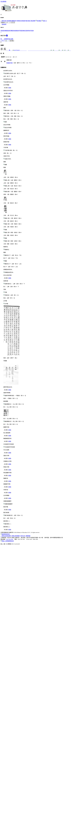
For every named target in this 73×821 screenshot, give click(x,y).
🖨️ (6, 40)
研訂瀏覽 (11, 39)
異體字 (7, 39)
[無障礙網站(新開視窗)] (7, 541)
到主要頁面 (3, 1)
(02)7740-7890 (9, 539)
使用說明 (23, 20)
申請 (9, 87)
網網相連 (28, 535)
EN (46, 20)
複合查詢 (25, 30)
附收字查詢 (31, 30)
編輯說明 (13, 20)
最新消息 (4, 20)
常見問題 (9, 20)
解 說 (3, 39)
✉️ (7, 40)
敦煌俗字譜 (9, 62)
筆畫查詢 (7, 30)
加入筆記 (12, 40)
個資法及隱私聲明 (6, 535)
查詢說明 (4, 24)
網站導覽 (33, 20)
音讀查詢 (16, 30)
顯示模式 (28, 20)
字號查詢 (21, 30)
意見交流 (22, 535)
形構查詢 (12, 30)
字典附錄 (18, 20)
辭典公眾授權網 (16, 535)
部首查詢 (3, 30)
